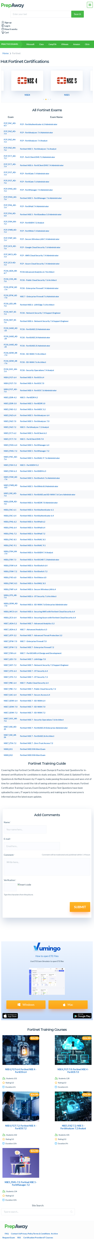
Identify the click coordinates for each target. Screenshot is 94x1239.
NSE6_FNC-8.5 (10, 539)
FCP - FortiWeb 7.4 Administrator (34, 231)
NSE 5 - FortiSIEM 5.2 (29, 465)
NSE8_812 (8, 755)
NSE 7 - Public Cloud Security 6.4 (34, 683)
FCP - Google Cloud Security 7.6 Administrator (40, 247)
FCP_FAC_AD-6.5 (10, 124)
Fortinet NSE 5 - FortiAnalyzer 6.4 (34, 415)
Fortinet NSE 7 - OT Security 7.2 (34, 677)
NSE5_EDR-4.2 (10, 397)
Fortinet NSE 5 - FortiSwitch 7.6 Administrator (40, 478)
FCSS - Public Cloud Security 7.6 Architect (38, 280)
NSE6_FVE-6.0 (10, 577)
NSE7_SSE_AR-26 (10, 736)
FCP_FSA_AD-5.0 (10, 214)
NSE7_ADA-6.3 (10, 629)
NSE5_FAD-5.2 (10, 409)
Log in (7, 26)
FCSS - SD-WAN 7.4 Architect (33, 354)
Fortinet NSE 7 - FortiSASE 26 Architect (37, 736)
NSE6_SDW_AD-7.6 (11, 604)
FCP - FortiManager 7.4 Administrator (36, 190)
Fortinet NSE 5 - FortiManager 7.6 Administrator (41, 198)
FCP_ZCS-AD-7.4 (10, 263)
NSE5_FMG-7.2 (10, 451)
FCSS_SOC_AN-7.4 (11, 370)
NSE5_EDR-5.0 (10, 403)
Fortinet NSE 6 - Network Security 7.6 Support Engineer (44, 321)
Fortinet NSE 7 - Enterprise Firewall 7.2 (37, 647)
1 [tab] (43, 99)
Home (5, 53)
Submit (80, 907)
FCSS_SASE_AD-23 (10, 329)
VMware (64, 44)
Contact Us (16, 1233)
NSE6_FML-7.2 (10, 533)
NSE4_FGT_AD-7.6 (10, 390)
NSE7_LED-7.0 (10, 659)
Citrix (87, 44)
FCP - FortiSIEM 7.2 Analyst (32, 223)
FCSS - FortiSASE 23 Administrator (35, 329)
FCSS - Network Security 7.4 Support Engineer (40, 313)
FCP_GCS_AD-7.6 (10, 247)
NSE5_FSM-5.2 (10, 465)
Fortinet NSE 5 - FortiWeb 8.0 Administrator (39, 486)
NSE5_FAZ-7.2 (10, 427)
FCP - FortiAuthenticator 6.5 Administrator (38, 124)
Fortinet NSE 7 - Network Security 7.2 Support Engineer (44, 665)
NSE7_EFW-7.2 (10, 647)
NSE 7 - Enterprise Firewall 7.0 (33, 641)
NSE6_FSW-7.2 (10, 571)
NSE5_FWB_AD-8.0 (10, 486)
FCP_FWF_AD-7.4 (10, 239)
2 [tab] (46, 99)
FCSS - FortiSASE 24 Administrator (35, 337)
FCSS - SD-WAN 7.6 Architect (33, 362)
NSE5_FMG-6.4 (10, 445)
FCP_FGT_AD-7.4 (10, 173)
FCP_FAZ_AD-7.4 (10, 132)
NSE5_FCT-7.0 (10, 439)
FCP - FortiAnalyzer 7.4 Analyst (33, 140)
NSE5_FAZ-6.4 (10, 415)
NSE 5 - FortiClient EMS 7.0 (32, 439)
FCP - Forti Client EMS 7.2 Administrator (37, 157)
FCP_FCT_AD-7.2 (10, 157)
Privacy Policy (27, 1233)
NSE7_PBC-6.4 (10, 683)
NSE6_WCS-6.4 (10, 611)
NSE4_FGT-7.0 (10, 383)
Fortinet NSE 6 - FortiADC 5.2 (33, 409)
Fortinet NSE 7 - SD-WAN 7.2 (32, 712)
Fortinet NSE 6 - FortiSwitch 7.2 (33, 571)
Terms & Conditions (41, 1233)
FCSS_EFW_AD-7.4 (10, 288)
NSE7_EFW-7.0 (10, 641)
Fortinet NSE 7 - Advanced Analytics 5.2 (37, 623)
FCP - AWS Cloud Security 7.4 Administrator (39, 255)
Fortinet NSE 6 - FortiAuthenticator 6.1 (37, 510)
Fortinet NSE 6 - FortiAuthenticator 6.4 (37, 516)
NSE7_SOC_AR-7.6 (10, 719)
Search (77, 14)
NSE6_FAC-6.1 (10, 510)
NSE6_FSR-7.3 (10, 559)
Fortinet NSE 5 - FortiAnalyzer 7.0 (34, 421)
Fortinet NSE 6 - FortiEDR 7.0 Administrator (39, 502)
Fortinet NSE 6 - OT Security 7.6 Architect (38, 596)
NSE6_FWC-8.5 (10, 583)
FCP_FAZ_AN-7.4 (10, 140)
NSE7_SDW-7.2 (10, 712)
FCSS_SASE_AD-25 (10, 345)
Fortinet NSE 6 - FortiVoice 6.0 (33, 577)
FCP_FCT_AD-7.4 (10, 165)
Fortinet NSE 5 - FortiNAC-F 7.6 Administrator (40, 458)
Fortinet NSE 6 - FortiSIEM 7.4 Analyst (36, 552)
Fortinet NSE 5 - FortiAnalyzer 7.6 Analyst (38, 149)
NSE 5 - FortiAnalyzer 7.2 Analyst (34, 427)
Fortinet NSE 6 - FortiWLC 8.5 (33, 583)
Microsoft (30, 44)
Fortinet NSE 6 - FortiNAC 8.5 (33, 539)
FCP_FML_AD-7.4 (10, 206)
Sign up (8, 22)
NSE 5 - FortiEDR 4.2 (29, 397)
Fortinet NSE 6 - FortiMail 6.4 (32, 527)
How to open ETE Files (47, 956)
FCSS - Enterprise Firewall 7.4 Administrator (39, 288)
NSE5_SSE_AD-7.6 (10, 494)
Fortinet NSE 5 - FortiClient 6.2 (33, 433)
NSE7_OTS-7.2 (10, 677)
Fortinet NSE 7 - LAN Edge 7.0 (33, 659)
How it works (10, 29)
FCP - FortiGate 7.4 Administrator (34, 173)
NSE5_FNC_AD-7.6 (11, 458)
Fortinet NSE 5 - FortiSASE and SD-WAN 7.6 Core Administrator (47, 494)
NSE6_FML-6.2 (10, 522)
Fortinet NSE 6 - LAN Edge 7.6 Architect (37, 305)
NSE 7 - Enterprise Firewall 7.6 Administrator (39, 296)
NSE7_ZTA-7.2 (10, 743)
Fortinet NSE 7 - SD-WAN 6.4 (32, 701)
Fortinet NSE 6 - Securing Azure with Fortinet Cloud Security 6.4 (48, 617)
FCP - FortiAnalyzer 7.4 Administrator (36, 132)
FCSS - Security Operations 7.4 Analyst (37, 370)
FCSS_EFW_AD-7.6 (10, 296)
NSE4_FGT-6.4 (10, 377)
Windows (28, 1004)
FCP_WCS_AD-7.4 (10, 255)
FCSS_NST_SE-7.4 (10, 313)
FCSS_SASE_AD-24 (10, 337)
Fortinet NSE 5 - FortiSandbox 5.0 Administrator (41, 214)
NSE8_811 (8, 749)
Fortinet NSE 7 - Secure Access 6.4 (35, 695)
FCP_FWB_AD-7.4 (10, 231)
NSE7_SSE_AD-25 (10, 728)
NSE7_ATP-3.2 (10, 635)
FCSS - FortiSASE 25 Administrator (35, 346)
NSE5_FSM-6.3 (10, 471)
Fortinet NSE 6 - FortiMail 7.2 (32, 533)
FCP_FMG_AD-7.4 (10, 190)
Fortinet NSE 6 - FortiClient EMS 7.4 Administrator (42, 165)
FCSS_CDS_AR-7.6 (10, 280)
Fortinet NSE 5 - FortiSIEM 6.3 (33, 471)
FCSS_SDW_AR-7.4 (10, 354)
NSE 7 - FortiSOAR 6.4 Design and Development (40, 653)
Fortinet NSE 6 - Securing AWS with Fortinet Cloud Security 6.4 (47, 611)
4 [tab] (50, 99)
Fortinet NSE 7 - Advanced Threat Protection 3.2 (41, 635)
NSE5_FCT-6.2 (10, 433)
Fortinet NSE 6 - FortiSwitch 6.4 (33, 565)
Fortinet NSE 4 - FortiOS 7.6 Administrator (38, 390)
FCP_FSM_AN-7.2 (10, 222)
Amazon (76, 44)
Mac (70, 1004)
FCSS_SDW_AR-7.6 (10, 362)
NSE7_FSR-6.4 (10, 653)
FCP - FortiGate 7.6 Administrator (34, 182)
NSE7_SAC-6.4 (10, 695)
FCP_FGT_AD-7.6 (10, 181)
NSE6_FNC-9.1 (10, 545)
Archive (54, 1233)
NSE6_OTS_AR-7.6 (10, 596)
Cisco (41, 44)
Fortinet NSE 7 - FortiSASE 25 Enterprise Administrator (44, 728)
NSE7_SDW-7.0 (10, 707)
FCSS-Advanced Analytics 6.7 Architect (37, 272)
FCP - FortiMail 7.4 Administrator (34, 206)
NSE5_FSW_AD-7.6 (10, 478)
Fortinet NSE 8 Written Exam (32, 749)
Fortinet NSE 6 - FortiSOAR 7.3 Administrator (39, 559)
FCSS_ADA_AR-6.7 (10, 272)
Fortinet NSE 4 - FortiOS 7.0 (32, 383)
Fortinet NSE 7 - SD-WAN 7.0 (32, 707)
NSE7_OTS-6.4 (10, 671)
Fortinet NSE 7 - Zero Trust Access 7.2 (36, 743)
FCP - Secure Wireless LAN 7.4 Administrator (39, 239)
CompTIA (52, 44)
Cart (6, 32)
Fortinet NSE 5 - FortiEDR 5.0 (32, 403)
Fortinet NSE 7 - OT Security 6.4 (34, 671)
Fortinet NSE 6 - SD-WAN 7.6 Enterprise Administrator (44, 604)
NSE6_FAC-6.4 (10, 516)
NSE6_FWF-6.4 (10, 589)
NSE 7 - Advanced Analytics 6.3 (33, 629)
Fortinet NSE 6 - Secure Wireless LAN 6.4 (38, 589)
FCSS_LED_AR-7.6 (10, 304)
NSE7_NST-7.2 (10, 665)
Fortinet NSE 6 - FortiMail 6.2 (32, 522)
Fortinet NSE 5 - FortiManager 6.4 (34, 445)
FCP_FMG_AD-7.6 (10, 198)
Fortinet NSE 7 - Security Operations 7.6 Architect (42, 720)
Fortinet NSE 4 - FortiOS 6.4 (32, 377)
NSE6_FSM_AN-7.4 (10, 552)
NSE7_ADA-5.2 (10, 623)
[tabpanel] (27, 83)
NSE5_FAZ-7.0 (10, 421)
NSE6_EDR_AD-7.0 (10, 502)
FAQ (7, 1233)
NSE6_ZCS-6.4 (10, 617)
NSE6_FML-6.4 (10, 527)
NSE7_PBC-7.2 (10, 689)
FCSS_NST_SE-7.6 (10, 321)
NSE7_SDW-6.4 (10, 701)
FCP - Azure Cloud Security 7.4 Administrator (40, 264)
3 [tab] (48, 99)
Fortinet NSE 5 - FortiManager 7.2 (34, 451)
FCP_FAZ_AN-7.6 (10, 149)
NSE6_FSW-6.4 (10, 565)
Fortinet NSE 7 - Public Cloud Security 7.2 (38, 689)
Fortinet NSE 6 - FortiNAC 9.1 (33, 545)
